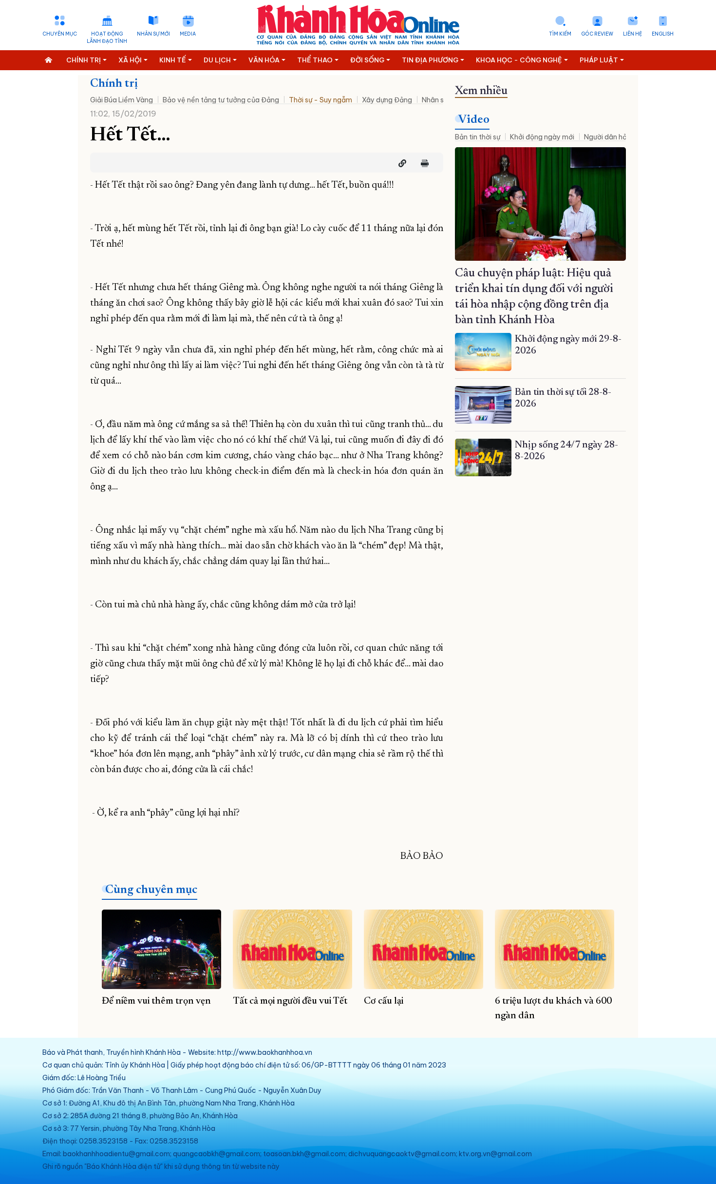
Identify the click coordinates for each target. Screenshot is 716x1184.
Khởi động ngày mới (542, 137)
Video (474, 120)
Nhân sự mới (153, 34)
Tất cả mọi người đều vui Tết (290, 1001)
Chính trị (114, 84)
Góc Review (597, 34)
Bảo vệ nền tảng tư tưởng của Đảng (221, 100)
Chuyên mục (59, 34)
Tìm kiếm (560, 34)
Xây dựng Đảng (387, 100)
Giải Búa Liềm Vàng (121, 100)
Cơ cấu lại (383, 1001)
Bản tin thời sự (477, 137)
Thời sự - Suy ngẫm (320, 100)
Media (188, 34)
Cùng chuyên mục (151, 890)
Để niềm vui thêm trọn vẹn (156, 1001)
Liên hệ (632, 34)
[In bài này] (422, 163)
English (663, 34)
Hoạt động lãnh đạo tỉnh (107, 37)
